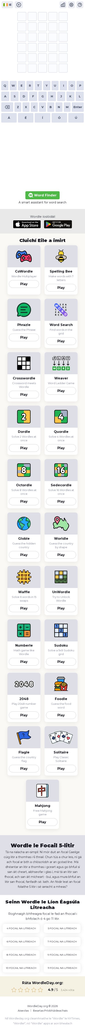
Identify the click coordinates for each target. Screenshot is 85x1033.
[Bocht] (20, 989)
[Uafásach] (14, 989)
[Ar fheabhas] (40, 989)
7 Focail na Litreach (62, 941)
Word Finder (45, 195)
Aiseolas (23, 1010)
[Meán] (27, 989)
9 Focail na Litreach (62, 954)
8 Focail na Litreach (21, 954)
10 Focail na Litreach (21, 967)
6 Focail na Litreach (21, 941)
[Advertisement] (42, 158)
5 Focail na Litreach (62, 928)
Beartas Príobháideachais (50, 1010)
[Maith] (34, 989)
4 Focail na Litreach (21, 928)
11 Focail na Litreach (62, 967)
